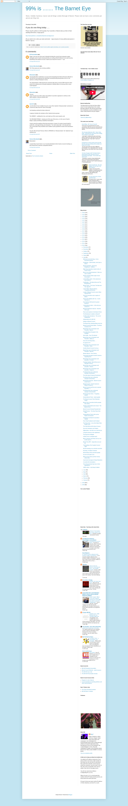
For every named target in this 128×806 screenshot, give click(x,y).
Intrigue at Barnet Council (89, 321)
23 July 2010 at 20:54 (35, 147)
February (85, 478)
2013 (83, 239)
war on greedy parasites (64, 47)
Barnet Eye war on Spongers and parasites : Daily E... (91, 366)
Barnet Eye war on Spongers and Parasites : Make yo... (91, 338)
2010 (83, 245)
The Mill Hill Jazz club (87, 672)
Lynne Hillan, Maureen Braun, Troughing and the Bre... (90, 289)
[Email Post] (29, 44)
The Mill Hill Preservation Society (89, 673)
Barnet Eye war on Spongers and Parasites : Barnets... (91, 351)
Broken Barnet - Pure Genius (90, 353)
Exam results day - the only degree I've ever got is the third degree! (95, 166)
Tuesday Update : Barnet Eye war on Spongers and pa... (91, 363)
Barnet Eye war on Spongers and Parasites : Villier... (91, 345)
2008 (83, 484)
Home (50, 153)
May (84, 472)
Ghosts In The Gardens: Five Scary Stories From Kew (95, 532)
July (84, 257)
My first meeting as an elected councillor (92, 448)
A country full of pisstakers (89, 462)
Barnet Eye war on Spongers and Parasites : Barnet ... (91, 329)
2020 (83, 225)
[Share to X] (35, 45)
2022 (83, 221)
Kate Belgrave (86, 553)
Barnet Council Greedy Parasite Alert (91, 409)
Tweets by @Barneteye (86, 117)
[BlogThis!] (34, 45)
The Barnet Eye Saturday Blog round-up (92, 323)
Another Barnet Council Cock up (90, 348)
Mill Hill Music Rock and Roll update (91, 452)
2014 (83, 237)
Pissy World (92, 652)
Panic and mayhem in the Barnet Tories (92, 312)
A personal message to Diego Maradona (92, 460)
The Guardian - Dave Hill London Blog (91, 626)
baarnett (32, 104)
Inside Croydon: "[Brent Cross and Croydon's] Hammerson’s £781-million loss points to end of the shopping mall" (95, 599)
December (86, 247)
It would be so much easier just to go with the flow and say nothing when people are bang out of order (92, 144)
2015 (83, 235)
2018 (83, 229)
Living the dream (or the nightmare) (91, 432)
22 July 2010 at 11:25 (35, 70)
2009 (83, 482)
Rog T (92, 734)
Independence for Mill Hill (89, 319)
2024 (83, 216)
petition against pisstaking (52, 47)
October (85, 251)
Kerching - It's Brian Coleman (90, 450)
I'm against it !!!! (86, 342)
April (84, 474)
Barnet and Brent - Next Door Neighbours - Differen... (90, 266)
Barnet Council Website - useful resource (91, 670)
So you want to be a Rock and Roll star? (95, 177)
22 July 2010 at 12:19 (35, 87)
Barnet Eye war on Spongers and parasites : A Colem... (91, 359)
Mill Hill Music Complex (87, 691)
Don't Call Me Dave (87, 651)
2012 (83, 241)
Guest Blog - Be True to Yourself (89, 124)
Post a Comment (32, 150)
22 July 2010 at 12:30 (35, 99)
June (84, 470)
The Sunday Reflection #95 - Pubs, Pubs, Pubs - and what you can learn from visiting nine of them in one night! (92, 133)
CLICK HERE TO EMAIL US (87, 80)
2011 (83, 243)
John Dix (84, 564)
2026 (83, 212)
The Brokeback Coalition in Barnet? (91, 314)
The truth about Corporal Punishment (92, 375)
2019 (83, 227)
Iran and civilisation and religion (90, 428)
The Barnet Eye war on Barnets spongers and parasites (90, 391)
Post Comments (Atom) (37, 156)
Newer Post (29, 153)
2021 (83, 223)
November (86, 249)
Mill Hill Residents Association (89, 668)
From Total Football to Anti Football (91, 421)
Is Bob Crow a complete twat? (90, 436)
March (85, 476)
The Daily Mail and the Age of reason (92, 426)
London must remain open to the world (90, 628)
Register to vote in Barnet (88, 680)
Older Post (72, 153)
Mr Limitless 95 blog (87, 580)
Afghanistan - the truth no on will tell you (92, 430)
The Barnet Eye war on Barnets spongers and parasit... (90, 372)
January (85, 480)
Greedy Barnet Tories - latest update (91, 397)
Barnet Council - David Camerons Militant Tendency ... (91, 384)
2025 (83, 214)
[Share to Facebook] (37, 45)
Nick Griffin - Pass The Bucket (90, 335)
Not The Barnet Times (87, 637)
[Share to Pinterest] (39, 45)
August (85, 255)
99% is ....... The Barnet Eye (58, 8)
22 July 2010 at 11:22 (35, 61)
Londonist (84, 529)
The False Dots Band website (89, 689)
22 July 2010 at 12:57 (35, 134)
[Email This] (32, 45)
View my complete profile (86, 753)
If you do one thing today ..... (89, 340)
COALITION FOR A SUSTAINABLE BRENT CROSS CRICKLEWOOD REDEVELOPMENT (90, 594)
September (86, 253)
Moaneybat (32, 74)
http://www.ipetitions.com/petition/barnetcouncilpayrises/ (40, 35)
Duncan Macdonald (34, 66)
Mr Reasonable (33, 54)
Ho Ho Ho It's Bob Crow (88, 454)
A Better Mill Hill (86, 612)
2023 (83, 218)
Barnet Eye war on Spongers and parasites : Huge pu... (91, 369)
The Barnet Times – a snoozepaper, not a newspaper (94, 639)
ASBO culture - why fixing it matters (91, 467)
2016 (83, 233)
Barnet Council (43, 47)
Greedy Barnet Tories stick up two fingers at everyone (91, 415)
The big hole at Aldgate (88, 434)
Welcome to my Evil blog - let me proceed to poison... (90, 260)
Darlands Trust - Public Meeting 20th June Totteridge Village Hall (94, 615)
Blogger (70, 794)
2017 (83, 231)
